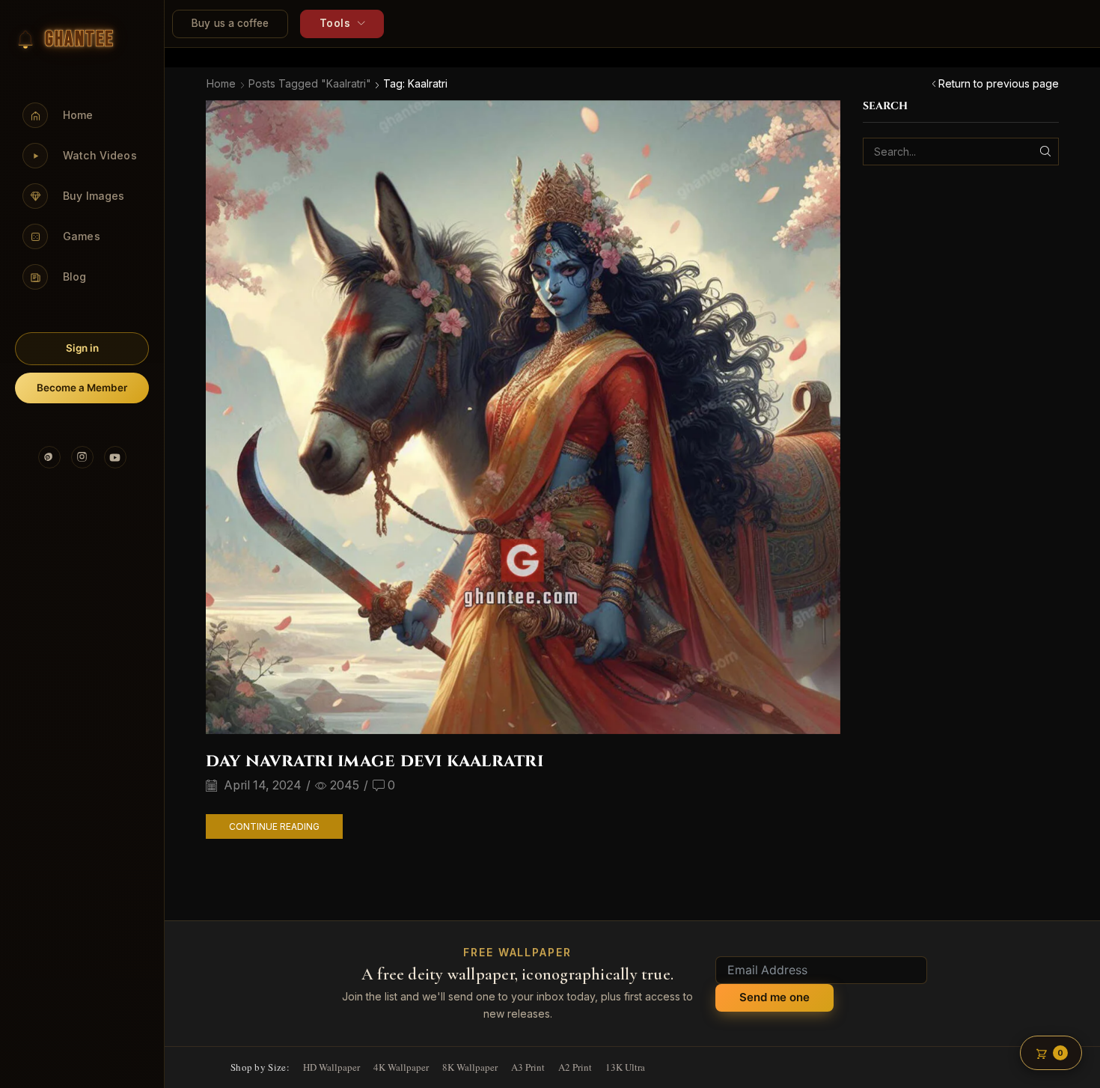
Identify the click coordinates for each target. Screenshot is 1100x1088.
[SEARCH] (1045, 151)
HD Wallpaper (331, 1067)
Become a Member (82, 388)
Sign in (82, 348)
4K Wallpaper (401, 1067)
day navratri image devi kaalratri (374, 761)
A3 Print (528, 1067)
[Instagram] (82, 457)
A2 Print (575, 1067)
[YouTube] (115, 457)
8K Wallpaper (470, 1067)
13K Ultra (625, 1067)
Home (221, 83)
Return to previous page (998, 83)
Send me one (774, 997)
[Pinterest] (49, 457)
